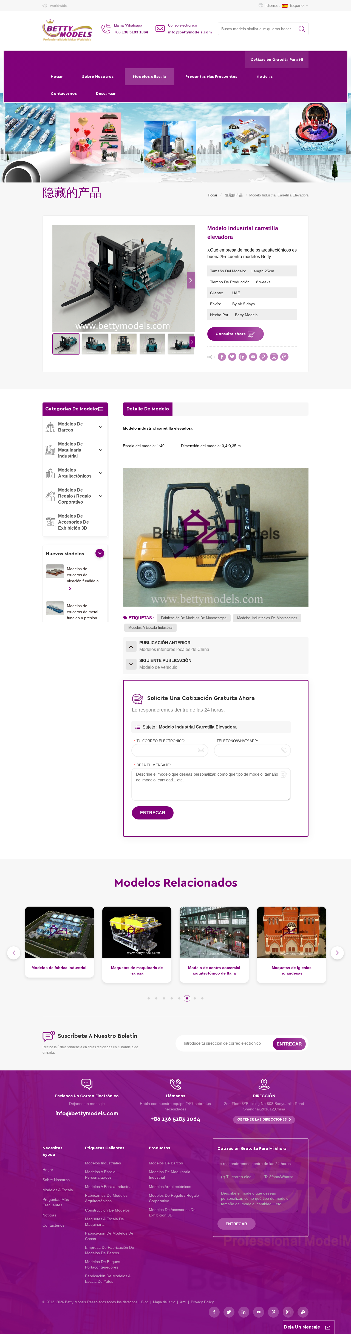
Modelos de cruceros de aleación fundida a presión (83, 575)
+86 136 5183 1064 (131, 32)
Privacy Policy (202, 1302)
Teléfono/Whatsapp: (237, 741)
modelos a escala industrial (150, 627)
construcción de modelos (107, 1210)
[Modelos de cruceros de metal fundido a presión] (55, 608)
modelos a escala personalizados (100, 1174)
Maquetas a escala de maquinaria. (104, 1222)
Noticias (265, 77)
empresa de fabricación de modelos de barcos (109, 1250)
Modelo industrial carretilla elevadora (198, 727)
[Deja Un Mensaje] (327, 1327)
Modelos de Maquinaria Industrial (70, 450)
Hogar (57, 77)
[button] (191, 280)
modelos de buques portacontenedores (102, 1264)
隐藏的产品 (234, 195)
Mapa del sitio (164, 1302)
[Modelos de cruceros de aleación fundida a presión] (55, 571)
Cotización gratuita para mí (277, 60)
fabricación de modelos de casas (109, 1236)
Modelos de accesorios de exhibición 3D (73, 522)
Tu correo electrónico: (159, 741)
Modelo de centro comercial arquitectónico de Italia (137, 970)
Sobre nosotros (98, 77)
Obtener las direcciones (262, 1119)
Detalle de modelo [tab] (147, 409)
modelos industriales (103, 1163)
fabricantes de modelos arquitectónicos (106, 1198)
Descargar (106, 94)
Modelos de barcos (70, 427)
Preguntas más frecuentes (211, 77)
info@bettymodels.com (190, 32)
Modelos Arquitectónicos (75, 473)
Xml (183, 1302)
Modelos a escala (149, 77)
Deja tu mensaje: (152, 765)
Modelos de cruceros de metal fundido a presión (82, 612)
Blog (144, 1302)
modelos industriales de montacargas (267, 618)
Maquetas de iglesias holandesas (214, 970)
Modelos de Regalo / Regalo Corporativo (74, 496)
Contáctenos (64, 94)
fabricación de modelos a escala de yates (107, 1279)
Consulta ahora (231, 334)
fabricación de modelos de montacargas (194, 618)
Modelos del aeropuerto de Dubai (291, 970)
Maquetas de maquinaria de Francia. (60, 970)
